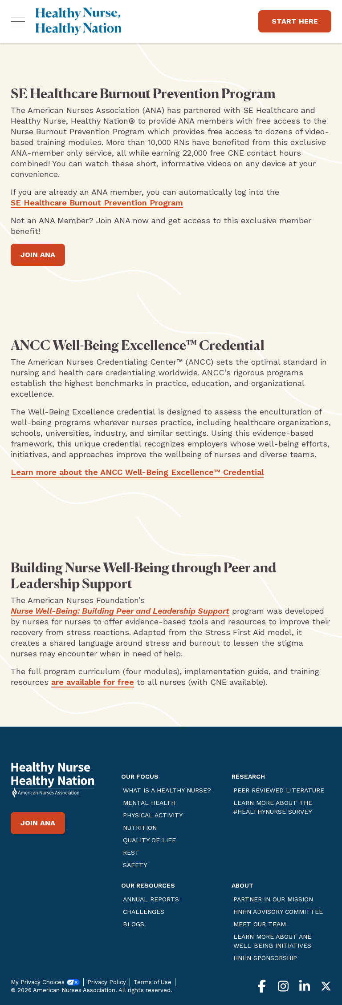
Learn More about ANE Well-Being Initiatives (272, 941)
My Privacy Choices (38, 982)
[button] (18, 21)
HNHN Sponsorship (265, 957)
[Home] (78, 21)
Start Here (295, 21)
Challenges (143, 911)
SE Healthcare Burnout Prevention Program (97, 202)
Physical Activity (153, 815)
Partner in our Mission (273, 899)
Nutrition (140, 827)
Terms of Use (152, 982)
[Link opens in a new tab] (52, 787)
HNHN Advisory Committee (278, 911)
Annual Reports (151, 899)
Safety (135, 864)
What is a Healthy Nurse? (167, 790)
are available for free (92, 682)
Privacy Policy (106, 982)
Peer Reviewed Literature (278, 790)
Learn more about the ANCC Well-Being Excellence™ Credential (137, 472)
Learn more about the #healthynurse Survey (272, 807)
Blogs (133, 924)
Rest (131, 852)
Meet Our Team (259, 924)
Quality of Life (149, 840)
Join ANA (37, 254)
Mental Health (149, 802)
